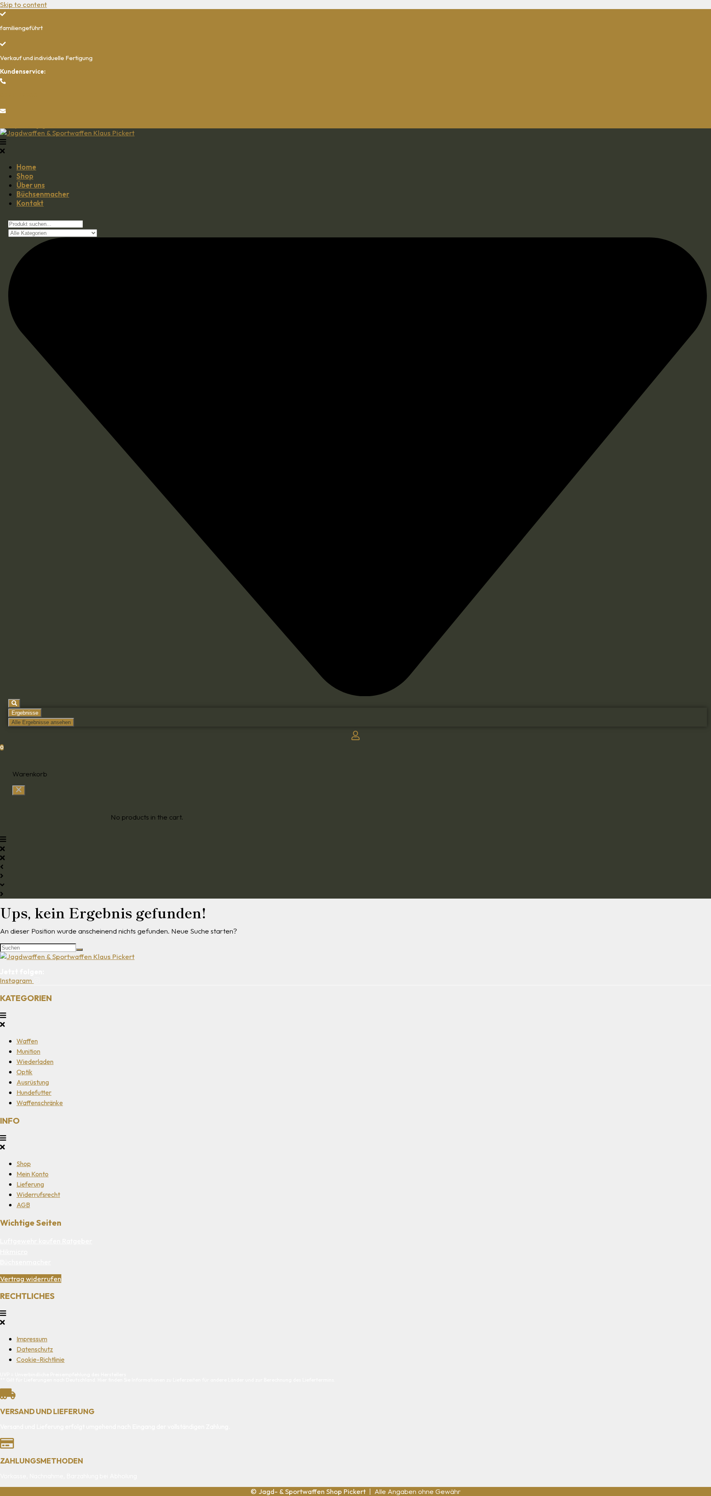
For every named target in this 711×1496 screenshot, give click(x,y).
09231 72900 (18, 95)
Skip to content (23, 4)
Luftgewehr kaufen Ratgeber (46, 1240)
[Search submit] (14, 703)
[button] (355, 146)
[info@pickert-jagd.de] (3, 111)
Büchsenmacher (25, 1261)
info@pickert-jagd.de (28, 125)
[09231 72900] (3, 81)
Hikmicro (14, 1251)
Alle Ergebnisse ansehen (41, 722)
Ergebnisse (25, 713)
